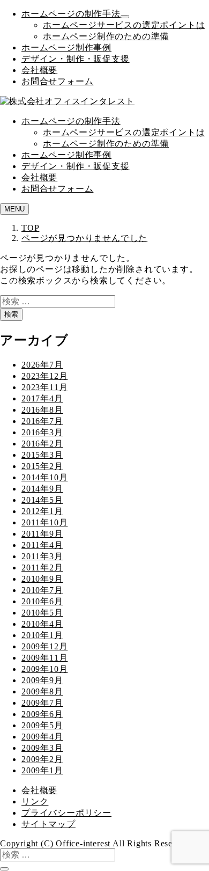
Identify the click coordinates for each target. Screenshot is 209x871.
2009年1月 (42, 770)
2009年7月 (42, 702)
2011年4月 (42, 545)
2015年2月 (42, 466)
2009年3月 (42, 747)
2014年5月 (42, 499)
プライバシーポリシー (66, 812)
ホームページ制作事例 (66, 47)
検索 (11, 314)
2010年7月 (42, 590)
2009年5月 (42, 725)
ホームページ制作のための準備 (106, 36)
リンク (34, 801)
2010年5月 (42, 612)
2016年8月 (42, 409)
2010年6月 (42, 601)
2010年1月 (42, 635)
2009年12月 (44, 646)
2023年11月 (44, 387)
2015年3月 (42, 454)
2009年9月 (42, 680)
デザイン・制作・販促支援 (75, 58)
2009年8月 (42, 691)
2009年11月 (44, 657)
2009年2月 (42, 759)
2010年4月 (42, 623)
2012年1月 (42, 511)
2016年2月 (42, 443)
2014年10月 (44, 477)
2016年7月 (42, 421)
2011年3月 (42, 556)
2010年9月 (42, 578)
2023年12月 (44, 375)
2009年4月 (42, 736)
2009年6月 (42, 714)
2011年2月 (42, 567)
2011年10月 (44, 522)
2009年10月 (44, 669)
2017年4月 (42, 398)
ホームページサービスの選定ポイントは (124, 25)
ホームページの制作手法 (71, 13)
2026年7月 (42, 364)
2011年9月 (42, 533)
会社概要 (39, 70)
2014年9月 (42, 488)
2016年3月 (42, 432)
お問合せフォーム (57, 81)
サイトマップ (48, 824)
